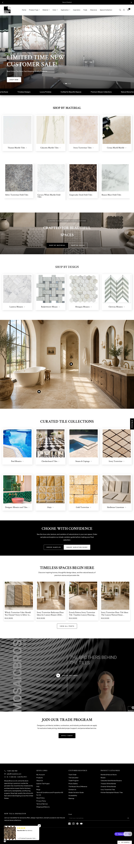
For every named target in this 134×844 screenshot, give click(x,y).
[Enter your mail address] (128, 818)
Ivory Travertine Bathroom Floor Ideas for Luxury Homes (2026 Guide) (50, 615)
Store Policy (40, 798)
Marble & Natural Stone (109, 775)
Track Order (72, 775)
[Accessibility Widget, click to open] (4, 841)
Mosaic (103, 778)
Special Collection (106, 10)
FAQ (37, 786)
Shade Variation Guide (76, 792)
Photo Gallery (73, 784)
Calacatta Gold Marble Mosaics (111, 780)
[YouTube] (81, 824)
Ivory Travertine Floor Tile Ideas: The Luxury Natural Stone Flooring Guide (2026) (114, 615)
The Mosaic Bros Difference (77, 786)
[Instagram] (73, 824)
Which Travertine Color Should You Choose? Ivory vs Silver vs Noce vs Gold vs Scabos (18, 615)
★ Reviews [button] (132, 424)
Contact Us (72, 789)
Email (70, 814)
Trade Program (73, 780)
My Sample (125, 842)
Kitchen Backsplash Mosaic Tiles (112, 792)
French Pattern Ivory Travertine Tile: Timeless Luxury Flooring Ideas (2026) (82, 615)
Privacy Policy (41, 801)
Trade (85, 10)
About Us (39, 780)
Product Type (33, 10)
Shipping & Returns (43, 807)
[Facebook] (69, 824)
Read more (9, 618)
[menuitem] (24, 10)
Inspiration (76, 10)
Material (45, 10)
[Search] (120, 10)
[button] (2, 2)
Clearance (93, 10)
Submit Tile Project (43, 784)
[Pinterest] (77, 824)
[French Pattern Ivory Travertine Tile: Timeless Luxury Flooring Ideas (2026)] (83, 596)
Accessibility (72, 795)
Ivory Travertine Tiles (108, 789)
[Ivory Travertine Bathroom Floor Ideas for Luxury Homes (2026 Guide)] (51, 596)
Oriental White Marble (108, 786)
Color (54, 10)
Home (24, 10)
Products (39, 778)
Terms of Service (42, 804)
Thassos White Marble (108, 784)
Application (65, 10)
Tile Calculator (73, 778)
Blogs (38, 789)
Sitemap (71, 798)
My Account (40, 775)
